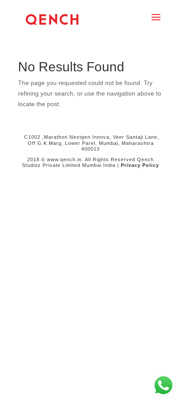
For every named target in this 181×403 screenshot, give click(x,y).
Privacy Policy (140, 165)
